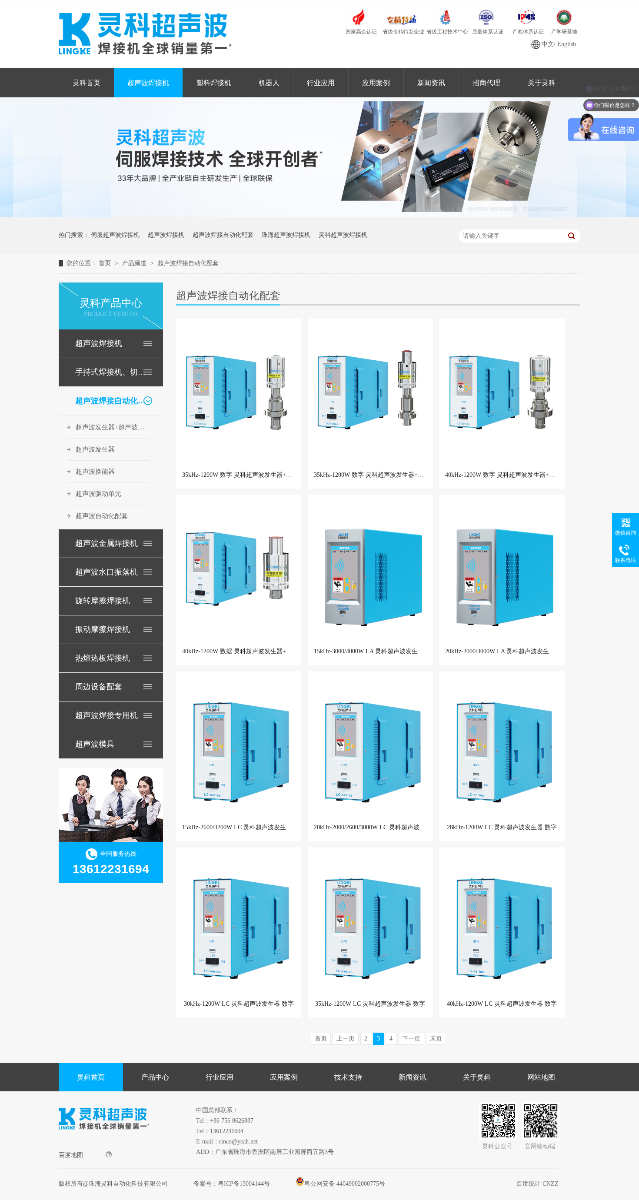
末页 (436, 1038)
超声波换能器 (95, 471)
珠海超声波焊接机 (286, 235)
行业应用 (321, 82)
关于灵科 (542, 82)
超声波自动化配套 (102, 515)
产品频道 (135, 263)
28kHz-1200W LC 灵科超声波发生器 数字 (502, 827)
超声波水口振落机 (106, 572)
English (566, 44)
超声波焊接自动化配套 (223, 235)
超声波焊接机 (148, 82)
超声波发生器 (95, 449)
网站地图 (541, 1077)
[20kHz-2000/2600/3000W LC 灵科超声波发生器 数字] (370, 746)
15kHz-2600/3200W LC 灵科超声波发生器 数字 (244, 827)
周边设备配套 (98, 686)
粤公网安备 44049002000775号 (344, 1183)
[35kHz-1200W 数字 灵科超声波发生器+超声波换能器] (370, 394)
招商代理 (486, 82)
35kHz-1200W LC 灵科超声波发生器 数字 (370, 1004)
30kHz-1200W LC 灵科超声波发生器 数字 (239, 1004)
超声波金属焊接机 (106, 543)
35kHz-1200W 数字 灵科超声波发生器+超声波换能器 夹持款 (262, 475)
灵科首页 (86, 82)
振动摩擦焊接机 (102, 629)
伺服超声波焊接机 (115, 235)
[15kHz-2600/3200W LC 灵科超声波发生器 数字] (238, 746)
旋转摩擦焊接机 (102, 600)
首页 (106, 263)
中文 (548, 44)
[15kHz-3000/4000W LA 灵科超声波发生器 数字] (370, 570)
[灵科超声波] (319, 215)
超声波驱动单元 (98, 493)
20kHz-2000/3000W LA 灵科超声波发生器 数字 (507, 651)
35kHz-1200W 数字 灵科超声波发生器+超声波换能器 (384, 475)
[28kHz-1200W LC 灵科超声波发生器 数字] (501, 746)
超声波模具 (94, 744)
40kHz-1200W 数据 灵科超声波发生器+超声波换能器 (252, 651)
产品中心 (155, 1077)
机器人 (269, 82)
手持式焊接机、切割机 (110, 372)
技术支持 (348, 1077)
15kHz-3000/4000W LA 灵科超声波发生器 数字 (376, 651)
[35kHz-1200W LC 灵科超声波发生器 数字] (370, 923)
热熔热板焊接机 (102, 658)
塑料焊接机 (213, 82)
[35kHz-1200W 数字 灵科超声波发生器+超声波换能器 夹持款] (238, 394)
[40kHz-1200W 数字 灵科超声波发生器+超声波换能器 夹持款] (501, 394)
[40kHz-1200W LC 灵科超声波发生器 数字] (501, 923)
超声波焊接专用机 (106, 715)
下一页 (411, 1038)
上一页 (345, 1038)
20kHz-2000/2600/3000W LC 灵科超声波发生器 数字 (383, 827)
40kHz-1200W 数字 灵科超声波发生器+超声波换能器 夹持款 (525, 475)
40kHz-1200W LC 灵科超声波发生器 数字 (502, 1004)
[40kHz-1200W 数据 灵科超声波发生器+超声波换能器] (238, 570)
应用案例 (376, 82)
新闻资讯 (431, 82)
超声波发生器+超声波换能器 (113, 427)
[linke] (104, 1140)
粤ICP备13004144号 (244, 1183)
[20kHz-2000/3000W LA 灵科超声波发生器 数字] (501, 570)
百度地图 (71, 1155)
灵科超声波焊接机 (343, 235)
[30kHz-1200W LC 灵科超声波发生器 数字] (238, 923)
